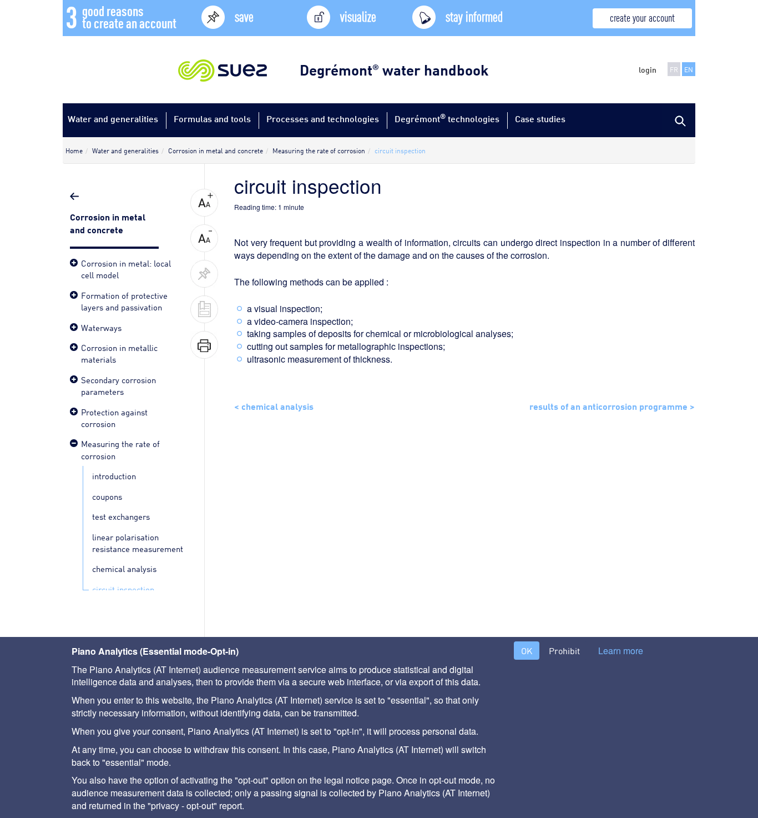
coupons (107, 495)
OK (526, 650)
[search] (678, 120)
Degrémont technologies (447, 118)
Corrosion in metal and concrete (107, 222)
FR (674, 69)
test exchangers (121, 515)
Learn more (620, 651)
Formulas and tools (212, 118)
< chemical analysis (274, 405)
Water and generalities (113, 118)
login (647, 69)
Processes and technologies (322, 118)
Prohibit (564, 650)
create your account (642, 17)
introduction (114, 475)
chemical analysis (124, 568)
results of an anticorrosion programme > (612, 405)
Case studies (540, 118)
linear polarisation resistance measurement (137, 542)
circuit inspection (123, 588)
